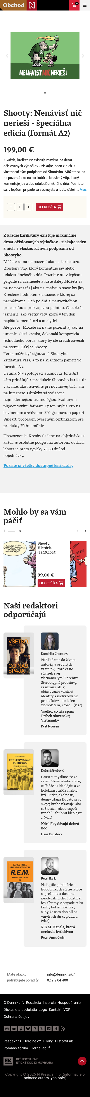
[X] (41, 1028)
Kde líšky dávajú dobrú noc (60, 826)
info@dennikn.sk (60, 974)
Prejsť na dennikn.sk (64, 5)
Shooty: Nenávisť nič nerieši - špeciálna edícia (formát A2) (45, 93)
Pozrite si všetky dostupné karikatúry (38, 465)
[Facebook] (20, 1028)
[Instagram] (6, 1028)
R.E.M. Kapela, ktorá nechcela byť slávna (58, 929)
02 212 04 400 (57, 980)
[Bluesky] (27, 1028)
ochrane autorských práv (44, 1078)
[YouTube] (13, 1028)
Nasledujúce (86, 531)
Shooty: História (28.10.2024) (47, 548)
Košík (77, 3)
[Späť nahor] (82, 1061)
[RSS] (62, 1028)
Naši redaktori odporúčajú (30, 609)
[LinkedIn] (48, 1028)
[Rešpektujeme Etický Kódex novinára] (28, 1061)
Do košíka (47, 207)
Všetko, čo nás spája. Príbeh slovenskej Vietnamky (57, 716)
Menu (85, 5)
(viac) (78, 705)
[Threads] (34, 1028)
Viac (83, 189)
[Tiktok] (55, 1028)
